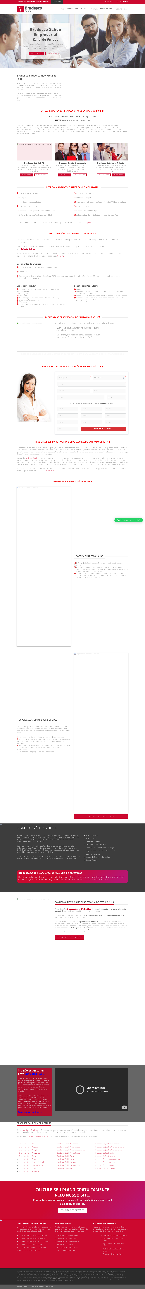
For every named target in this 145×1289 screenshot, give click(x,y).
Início (63, 9)
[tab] (58, 121)
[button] (128, 520)
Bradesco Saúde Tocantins (105, 1168)
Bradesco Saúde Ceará (27, 1159)
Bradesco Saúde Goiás (27, 1168)
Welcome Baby (91, 839)
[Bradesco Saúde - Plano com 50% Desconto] (30, 9)
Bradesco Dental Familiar (66, 1238)
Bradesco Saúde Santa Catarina (107, 1159)
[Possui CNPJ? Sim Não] (109, 378)
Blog (125, 9)
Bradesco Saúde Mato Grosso (68, 1147)
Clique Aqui (89, 223)
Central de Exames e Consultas (98, 857)
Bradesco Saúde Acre (27, 1144)
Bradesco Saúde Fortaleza (29, 1171)
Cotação (119, 9)
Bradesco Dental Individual (67, 1235)
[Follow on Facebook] (121, 2)
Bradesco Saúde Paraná (66, 1162)
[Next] (139, 41)
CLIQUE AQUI (49, 471)
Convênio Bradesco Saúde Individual (33, 1235)
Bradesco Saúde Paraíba (66, 1159)
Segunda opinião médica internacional (100, 851)
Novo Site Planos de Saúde (29, 1251)
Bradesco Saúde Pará (65, 1156)
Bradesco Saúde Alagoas (28, 1147)
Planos (83, 9)
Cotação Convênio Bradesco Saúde (32, 1248)
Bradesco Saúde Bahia (27, 1156)
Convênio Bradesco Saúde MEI (31, 1245)
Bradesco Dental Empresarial (68, 1241)
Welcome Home (92, 836)
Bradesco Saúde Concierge (32, 850)
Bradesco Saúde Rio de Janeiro (107, 1144)
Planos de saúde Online (66, 1251)
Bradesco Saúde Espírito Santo (31, 1165)
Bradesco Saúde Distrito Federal (31, 1162)
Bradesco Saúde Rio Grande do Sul (108, 1150)
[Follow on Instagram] (123, 2)
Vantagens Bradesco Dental (67, 1248)
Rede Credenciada (106, 9)
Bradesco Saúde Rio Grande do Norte (109, 1147)
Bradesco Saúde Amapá (28, 1150)
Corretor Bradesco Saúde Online (115, 1236)
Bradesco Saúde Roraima (105, 1156)
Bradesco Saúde (72, 9)
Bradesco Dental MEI (65, 1245)
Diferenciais (94, 9)
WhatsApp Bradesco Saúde (113, 1254)
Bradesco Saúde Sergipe (104, 1165)
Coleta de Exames (93, 842)
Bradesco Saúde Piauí (65, 1168)
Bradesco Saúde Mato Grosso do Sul (71, 1150)
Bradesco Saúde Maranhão (67, 1144)
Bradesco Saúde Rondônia (105, 1153)
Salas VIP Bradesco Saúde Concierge (100, 848)
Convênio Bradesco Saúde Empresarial (34, 1241)
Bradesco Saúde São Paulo (105, 1162)
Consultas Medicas (93, 854)
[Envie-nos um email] (127, 2)
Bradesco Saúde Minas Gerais (68, 1153)
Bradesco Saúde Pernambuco (68, 1165)
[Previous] (6, 41)
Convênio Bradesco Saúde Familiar (32, 1238)
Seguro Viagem (91, 860)
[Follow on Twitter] (125, 2)
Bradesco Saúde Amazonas (29, 1153)
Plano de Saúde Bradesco (28, 1130)
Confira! (60, 256)
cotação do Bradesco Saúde (37, 1136)
